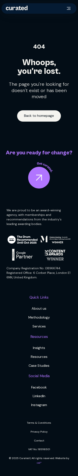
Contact (39, 440)
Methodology (39, 317)
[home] (17, 8)
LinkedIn (39, 396)
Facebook (39, 387)
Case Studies (39, 365)
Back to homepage (39, 115)
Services (39, 326)
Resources (39, 356)
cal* (39, 462)
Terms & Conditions (39, 423)
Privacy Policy (39, 431)
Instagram (39, 405)
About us (39, 308)
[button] (68, 8)
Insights (39, 347)
